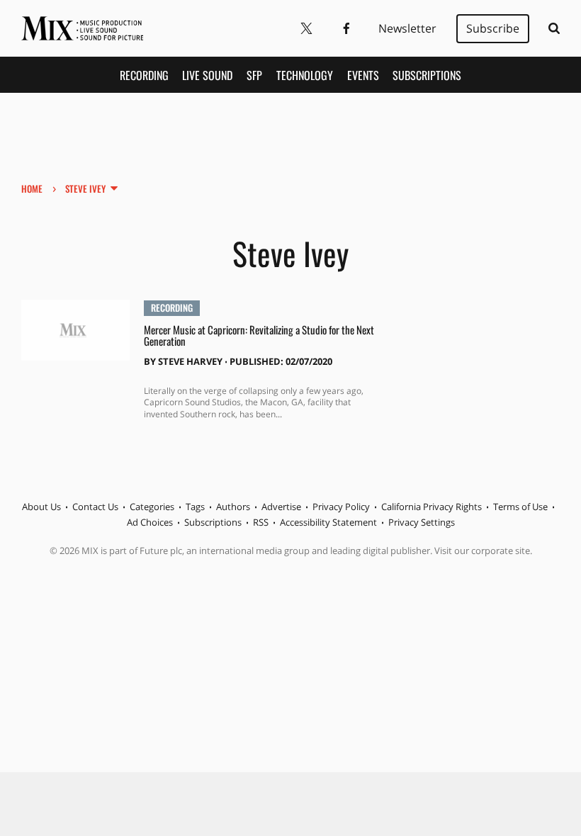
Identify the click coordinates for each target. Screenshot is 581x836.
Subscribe (492, 28)
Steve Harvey (190, 361)
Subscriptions (427, 75)
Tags (195, 506)
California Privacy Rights (431, 506)
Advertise (281, 506)
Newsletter (407, 28)
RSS (261, 522)
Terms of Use (520, 506)
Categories (152, 506)
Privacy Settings (421, 522)
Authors (233, 506)
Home (32, 188)
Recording (144, 75)
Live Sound (207, 75)
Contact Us (95, 506)
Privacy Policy (341, 506)
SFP (254, 75)
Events (363, 75)
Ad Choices (150, 522)
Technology (304, 75)
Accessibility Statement (328, 522)
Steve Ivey (85, 188)
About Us (41, 506)
